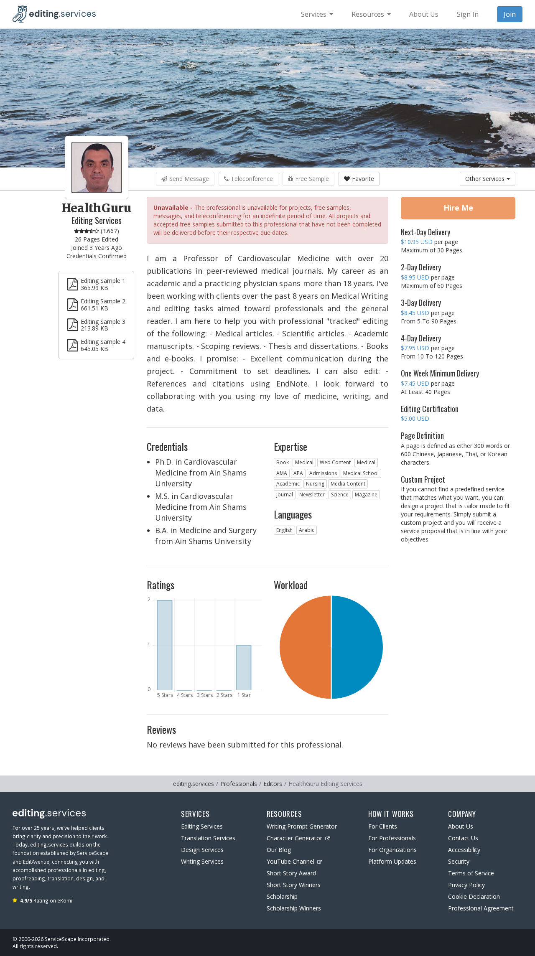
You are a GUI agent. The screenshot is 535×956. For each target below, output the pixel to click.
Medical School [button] (361, 473)
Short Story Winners (294, 885)
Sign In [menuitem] (468, 14)
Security (458, 861)
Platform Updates (392, 861)
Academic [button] (288, 483)
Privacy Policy (466, 885)
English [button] (284, 530)
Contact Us (463, 838)
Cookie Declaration (474, 896)
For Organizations (392, 850)
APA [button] (298, 473)
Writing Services (202, 861)
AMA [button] (281, 473)
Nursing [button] (315, 483)
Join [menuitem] (510, 14)
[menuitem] (317, 14)
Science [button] (340, 494)
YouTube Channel (290, 861)
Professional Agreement (481, 908)
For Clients (382, 826)
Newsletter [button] (312, 494)
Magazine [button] (366, 494)
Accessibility (464, 850)
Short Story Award (291, 873)
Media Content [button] (348, 483)
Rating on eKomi (46, 900)
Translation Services (208, 838)
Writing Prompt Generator (302, 826)
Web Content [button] (335, 462)
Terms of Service (471, 873)
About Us (460, 826)
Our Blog (279, 850)
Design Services (202, 850)
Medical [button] (304, 462)
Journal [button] (284, 494)
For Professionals (392, 838)
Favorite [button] (363, 179)
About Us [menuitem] (423, 14)
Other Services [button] (484, 179)
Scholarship (282, 896)
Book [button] (282, 462)
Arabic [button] (306, 530)
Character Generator (294, 838)
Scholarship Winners (294, 908)
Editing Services (202, 826)
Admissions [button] (323, 473)
